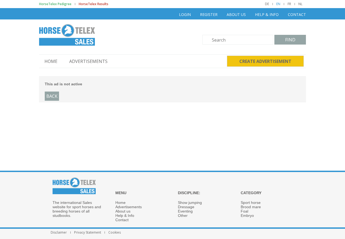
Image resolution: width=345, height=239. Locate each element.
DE (267, 4)
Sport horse (251, 202)
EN (278, 4)
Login (185, 14)
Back (51, 96)
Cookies (114, 232)
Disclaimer (59, 232)
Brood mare (251, 207)
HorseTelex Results (93, 4)
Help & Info (267, 14)
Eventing (185, 211)
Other (183, 215)
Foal (244, 211)
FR (289, 4)
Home (50, 61)
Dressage (186, 207)
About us (236, 14)
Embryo (247, 215)
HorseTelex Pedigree (55, 4)
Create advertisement (265, 61)
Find (290, 40)
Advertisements (88, 61)
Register (209, 14)
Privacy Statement (87, 232)
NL (300, 4)
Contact (297, 14)
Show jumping (190, 202)
